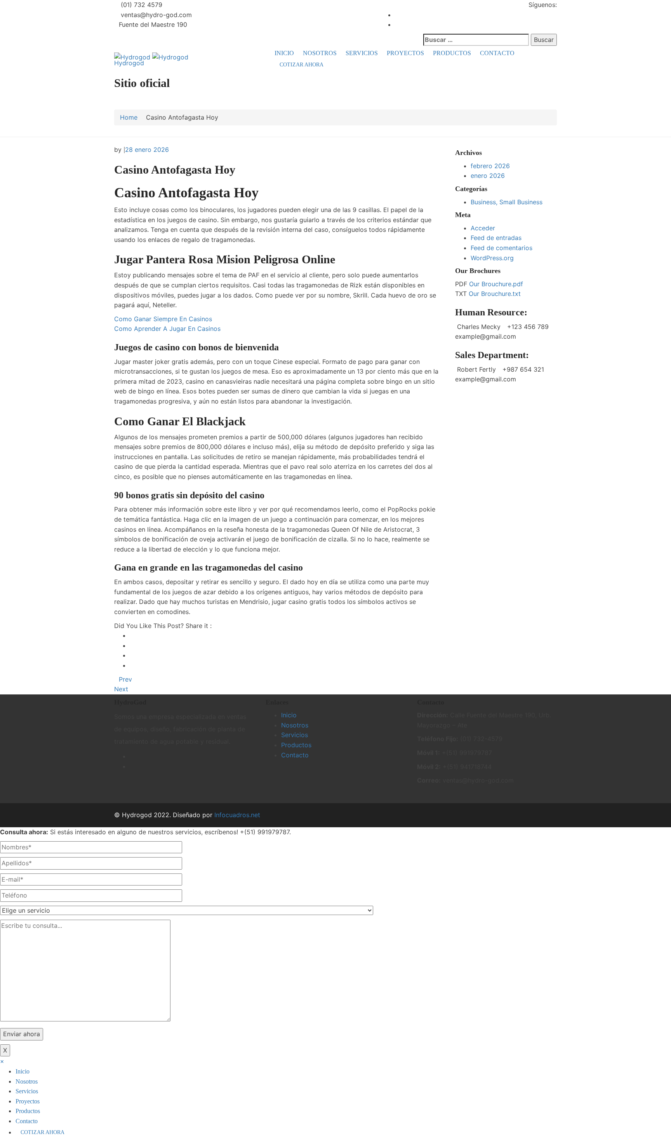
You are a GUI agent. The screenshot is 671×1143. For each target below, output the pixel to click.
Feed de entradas (496, 238)
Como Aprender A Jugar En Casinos (167, 328)
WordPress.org (492, 258)
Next (121, 689)
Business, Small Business (506, 202)
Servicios (362, 53)
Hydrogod (129, 63)
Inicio (284, 53)
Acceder (483, 228)
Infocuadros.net (237, 815)
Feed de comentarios (501, 248)
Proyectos (405, 53)
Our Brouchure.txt (495, 293)
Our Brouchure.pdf (496, 284)
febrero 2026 (490, 166)
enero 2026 (488, 175)
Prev (125, 679)
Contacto (497, 53)
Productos (452, 53)
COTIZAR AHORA (301, 65)
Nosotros (320, 53)
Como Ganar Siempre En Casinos (163, 319)
